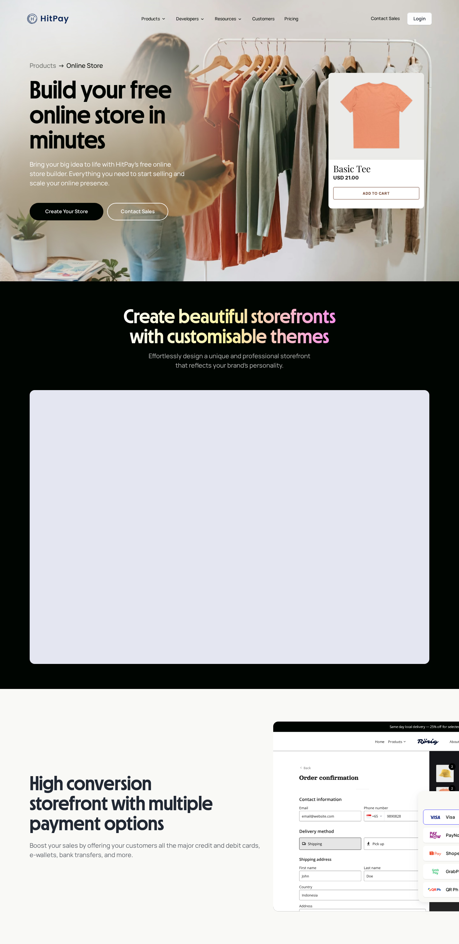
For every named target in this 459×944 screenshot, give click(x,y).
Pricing (291, 19)
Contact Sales (385, 18)
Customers (263, 19)
